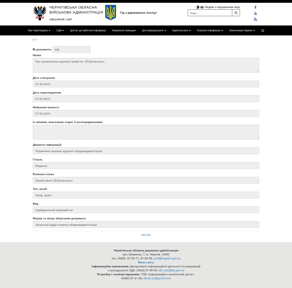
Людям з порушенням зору (222, 7)
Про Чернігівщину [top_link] (38, 30)
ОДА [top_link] (59, 30)
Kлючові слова (43, 174)
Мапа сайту (146, 262)
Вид (35, 203)
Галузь (38, 159)
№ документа (42, 49)
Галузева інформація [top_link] (209, 30)
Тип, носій (40, 189)
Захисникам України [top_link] (240, 30)
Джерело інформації (47, 144)
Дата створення (44, 78)
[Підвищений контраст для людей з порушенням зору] (198, 7)
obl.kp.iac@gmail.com (157, 278)
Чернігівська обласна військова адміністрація (76, 9)
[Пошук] (236, 12)
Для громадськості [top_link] (153, 30)
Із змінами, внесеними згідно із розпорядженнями (67, 122)
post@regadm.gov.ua (167, 258)
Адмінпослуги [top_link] (180, 30)
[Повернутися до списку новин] (35, 39)
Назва (37, 55)
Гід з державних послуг (138, 12)
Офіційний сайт (61, 19)
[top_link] (262, 30)
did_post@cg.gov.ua (171, 270)
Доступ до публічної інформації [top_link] (88, 30)
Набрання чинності (46, 107)
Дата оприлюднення (47, 92)
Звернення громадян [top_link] (124, 30)
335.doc (146, 235)
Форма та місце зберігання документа (59, 218)
